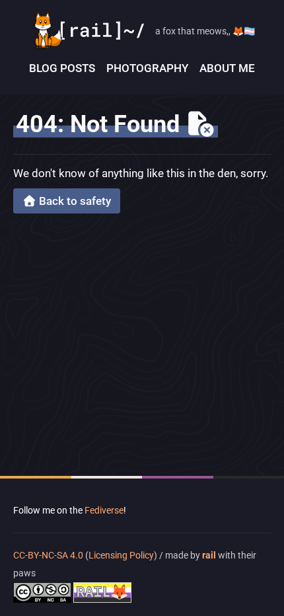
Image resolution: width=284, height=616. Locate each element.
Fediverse (104, 510)
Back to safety (73, 201)
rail (209, 555)
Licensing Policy (121, 555)
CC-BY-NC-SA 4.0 (49, 555)
